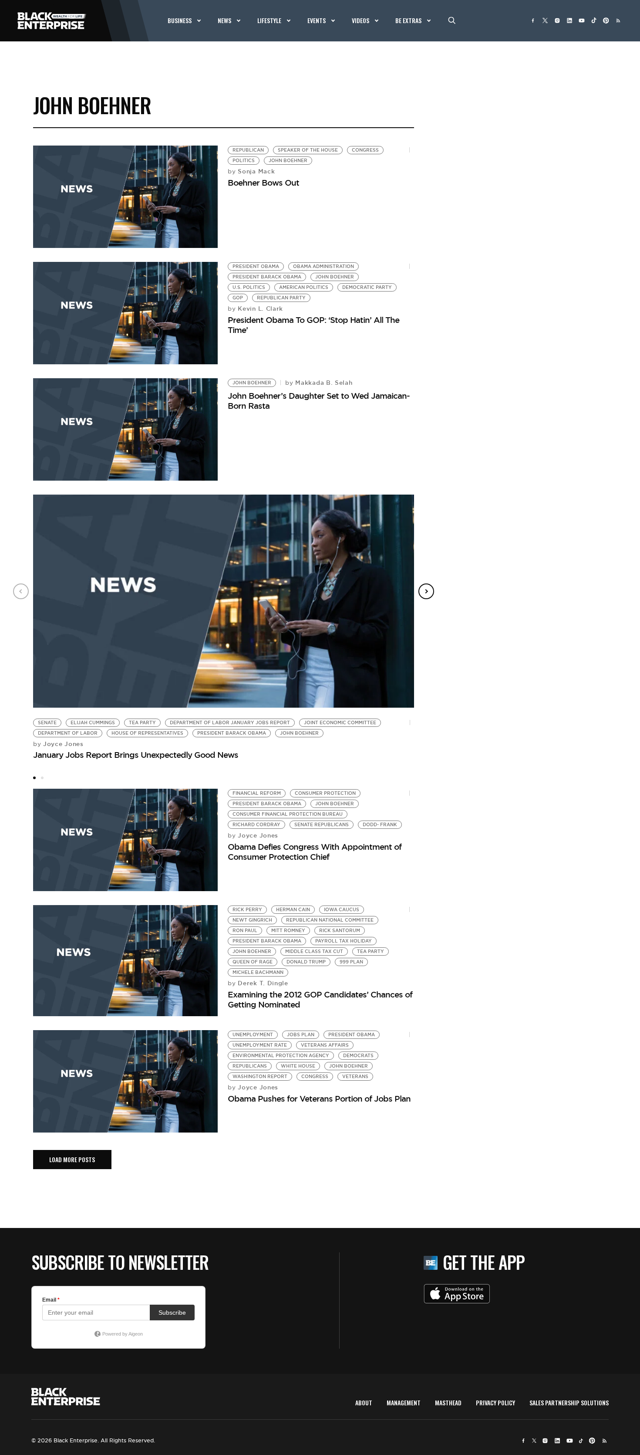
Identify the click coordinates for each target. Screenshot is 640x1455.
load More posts (72, 1159)
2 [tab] (42, 778)
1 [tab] (34, 778)
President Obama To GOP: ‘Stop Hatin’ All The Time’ (313, 325)
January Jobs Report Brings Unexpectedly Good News (135, 755)
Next (426, 591)
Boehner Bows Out (263, 182)
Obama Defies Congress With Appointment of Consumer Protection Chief (314, 851)
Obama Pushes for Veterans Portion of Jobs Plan (319, 1098)
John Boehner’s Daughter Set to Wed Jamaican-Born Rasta (319, 400)
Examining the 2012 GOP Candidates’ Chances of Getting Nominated (320, 999)
